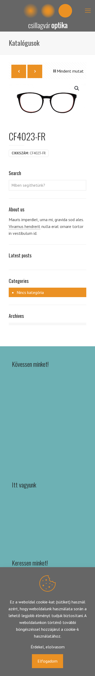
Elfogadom (47, 661)
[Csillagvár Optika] (47, 16)
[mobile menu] (87, 10)
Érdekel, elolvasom (48, 646)
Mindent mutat (70, 71)
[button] (77, 88)
